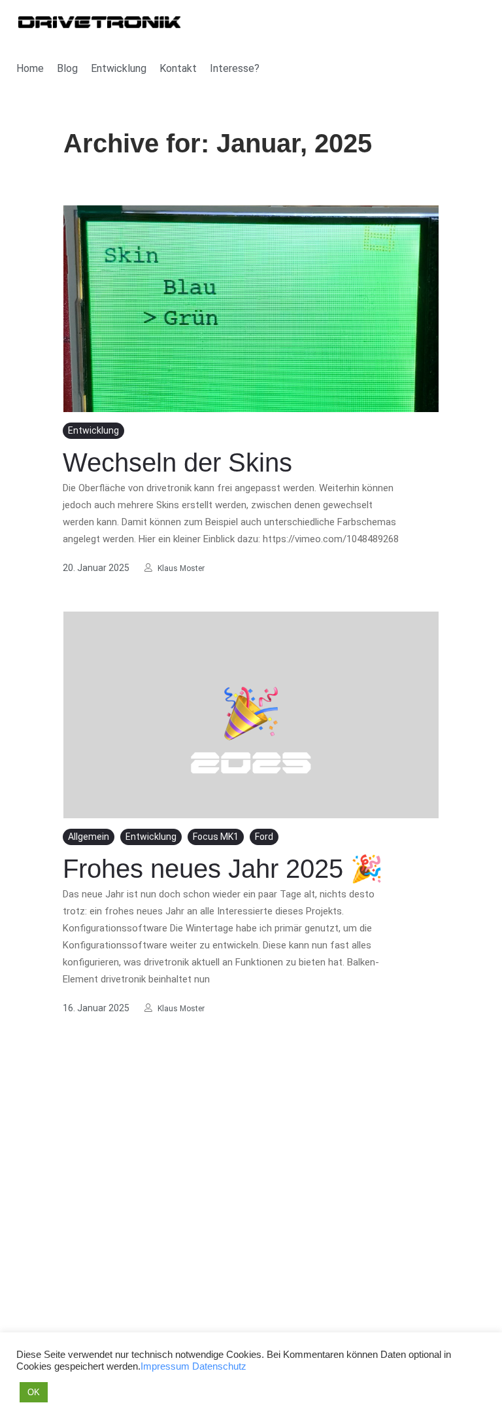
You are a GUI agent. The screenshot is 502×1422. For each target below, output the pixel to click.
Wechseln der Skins (177, 462)
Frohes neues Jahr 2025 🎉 (223, 868)
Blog (67, 68)
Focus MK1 (216, 836)
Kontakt (178, 68)
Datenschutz (219, 1366)
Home (30, 68)
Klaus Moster (181, 568)
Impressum (165, 1366)
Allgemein (88, 836)
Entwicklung (118, 68)
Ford (264, 836)
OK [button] (33, 1392)
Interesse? (234, 68)
